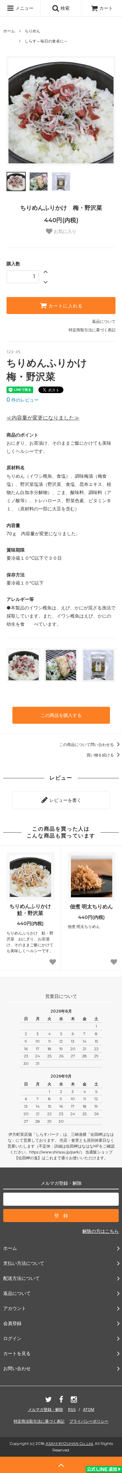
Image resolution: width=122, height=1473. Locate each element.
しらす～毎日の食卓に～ (46, 41)
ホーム (9, 30)
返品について (103, 321)
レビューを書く (64, 800)
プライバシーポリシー (88, 1421)
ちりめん (32, 30)
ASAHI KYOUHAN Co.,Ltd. (70, 1443)
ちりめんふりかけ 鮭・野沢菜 (31, 909)
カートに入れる (65, 305)
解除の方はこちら (100, 1231)
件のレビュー (23, 400)
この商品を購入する (61, 715)
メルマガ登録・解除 (45, 1409)
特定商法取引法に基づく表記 (39, 1421)
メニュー (24, 8)
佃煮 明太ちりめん (91, 906)
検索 (64, 8)
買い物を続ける (101, 755)
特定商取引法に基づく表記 (92, 329)
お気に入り (64, 231)
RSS (72, 1409)
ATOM (88, 1409)
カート (106, 8)
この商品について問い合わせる (87, 744)
